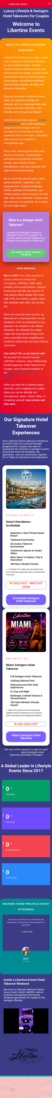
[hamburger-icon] (49, 3)
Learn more (14, 752)
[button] (12, 1090)
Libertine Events (18, 4)
